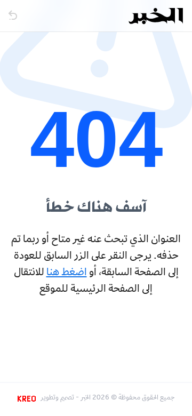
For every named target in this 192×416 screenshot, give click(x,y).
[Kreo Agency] (28, 398)
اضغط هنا (66, 273)
